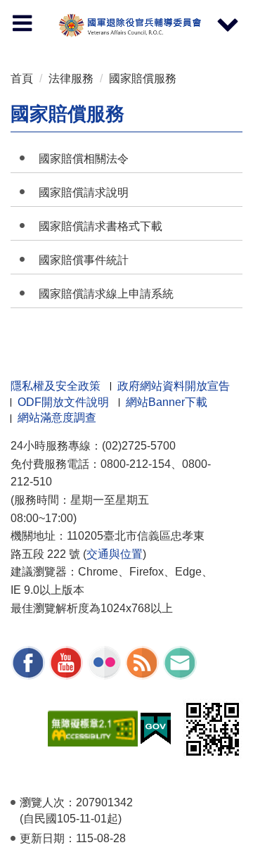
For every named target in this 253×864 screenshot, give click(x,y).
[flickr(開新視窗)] (104, 662)
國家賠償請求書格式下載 (100, 226)
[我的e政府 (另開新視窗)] (156, 728)
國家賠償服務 (142, 78)
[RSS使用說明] (142, 662)
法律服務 (70, 78)
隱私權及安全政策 (55, 386)
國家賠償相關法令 (84, 159)
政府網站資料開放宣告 (173, 386)
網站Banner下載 (166, 402)
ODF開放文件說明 (63, 402)
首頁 (22, 78)
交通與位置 (114, 554)
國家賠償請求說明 (84, 192)
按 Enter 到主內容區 (24, 4)
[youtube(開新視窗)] (66, 662)
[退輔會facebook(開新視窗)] (28, 662)
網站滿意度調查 (57, 418)
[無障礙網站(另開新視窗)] (93, 728)
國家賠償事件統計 (84, 260)
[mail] (179, 662)
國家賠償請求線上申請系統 (106, 294)
